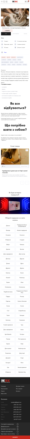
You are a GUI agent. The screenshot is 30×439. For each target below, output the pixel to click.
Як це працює (19, 388)
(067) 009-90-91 (17, 417)
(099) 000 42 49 (17, 407)
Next (28, 18)
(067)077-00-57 (17, 419)
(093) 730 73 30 (17, 404)
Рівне (5, 52)
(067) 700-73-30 (17, 414)
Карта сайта (4, 393)
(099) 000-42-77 (17, 412)
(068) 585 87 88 (17, 409)
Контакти (18, 391)
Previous (2, 18)
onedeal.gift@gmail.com (16, 402)
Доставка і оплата (20, 386)
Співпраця (3, 386)
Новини (3, 391)
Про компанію (4, 388)
